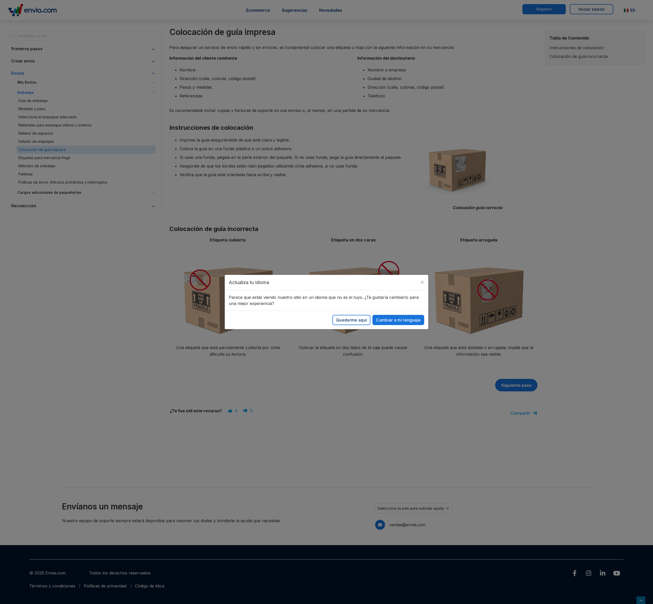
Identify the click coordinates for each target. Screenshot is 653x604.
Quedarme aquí (351, 320)
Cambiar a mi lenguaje (398, 320)
